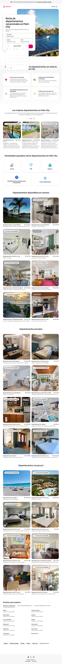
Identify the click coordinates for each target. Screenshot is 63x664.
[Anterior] (27, 118)
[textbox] (12, 42)
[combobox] (19, 36)
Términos (34, 661)
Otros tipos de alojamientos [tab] (25, 605)
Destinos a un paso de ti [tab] (9, 605)
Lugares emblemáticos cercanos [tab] (42, 605)
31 (11, 68)
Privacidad (28, 661)
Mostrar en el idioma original (44, 2)
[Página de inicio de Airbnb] (7, 6)
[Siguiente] (34, 118)
